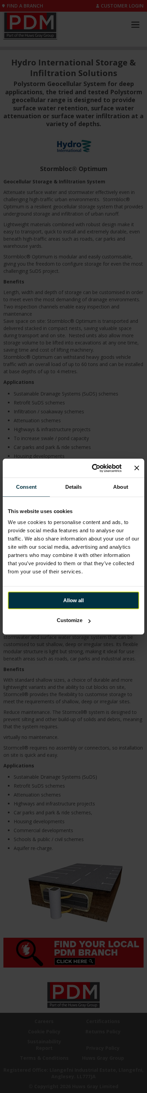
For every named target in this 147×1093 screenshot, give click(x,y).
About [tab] (120, 487)
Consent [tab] (26, 487)
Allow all (73, 600)
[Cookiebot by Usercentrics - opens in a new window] (92, 468)
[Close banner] (136, 468)
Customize (69, 620)
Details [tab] (73, 487)
